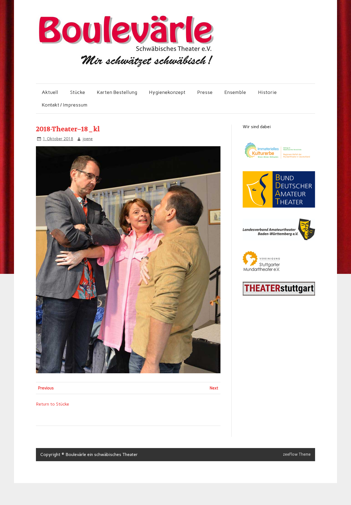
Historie (267, 92)
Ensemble (235, 92)
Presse (205, 92)
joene (88, 138)
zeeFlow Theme (297, 454)
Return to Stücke (52, 404)
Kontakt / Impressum (64, 105)
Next (214, 388)
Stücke (77, 92)
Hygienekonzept (167, 92)
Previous (46, 388)
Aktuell (50, 92)
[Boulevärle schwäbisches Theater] (125, 66)
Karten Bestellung (117, 92)
